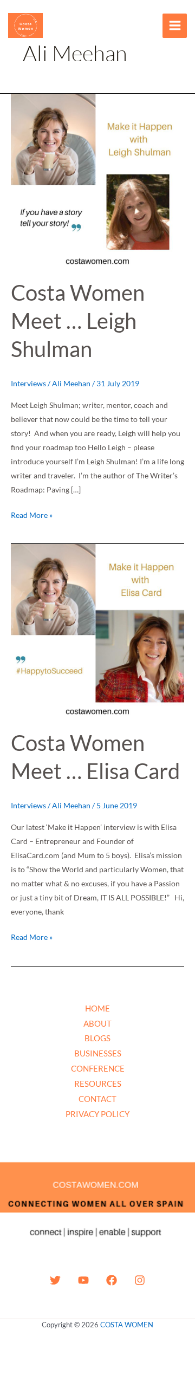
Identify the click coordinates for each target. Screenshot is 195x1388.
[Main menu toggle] (174, 26)
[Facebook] (111, 1280)
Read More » (32, 514)
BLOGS (97, 1038)
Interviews (28, 383)
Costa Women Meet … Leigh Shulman (78, 321)
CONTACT (97, 1099)
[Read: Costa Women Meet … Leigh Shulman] (97, 179)
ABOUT (97, 1023)
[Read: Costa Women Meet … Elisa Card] (97, 629)
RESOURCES (97, 1083)
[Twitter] (55, 1280)
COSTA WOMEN (126, 1324)
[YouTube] (83, 1280)
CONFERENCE (98, 1068)
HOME (97, 1008)
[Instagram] (139, 1280)
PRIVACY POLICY (97, 1114)
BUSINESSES (97, 1053)
